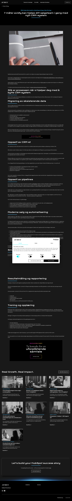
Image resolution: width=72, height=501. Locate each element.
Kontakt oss (68, 2)
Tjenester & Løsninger (28, 2)
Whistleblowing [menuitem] (60, 497)
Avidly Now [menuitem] (27, 484)
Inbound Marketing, (29, 414)
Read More (5, 397)
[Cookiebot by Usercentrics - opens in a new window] (54, 240)
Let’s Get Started (36, 471)
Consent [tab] (20, 243)
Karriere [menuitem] (39, 484)
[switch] (30, 256)
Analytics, (35, 414)
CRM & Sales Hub (25, 10)
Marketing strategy (39, 10)
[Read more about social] (2, 490)
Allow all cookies (51, 260)
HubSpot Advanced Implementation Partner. (38, 87)
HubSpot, (51, 414)
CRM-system (43, 82)
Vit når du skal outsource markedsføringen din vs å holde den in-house (12, 417)
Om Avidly (36, 2)
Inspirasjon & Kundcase (44, 2)
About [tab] (52, 243)
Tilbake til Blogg (6, 6)
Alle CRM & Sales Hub (64, 371)
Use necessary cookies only (36, 260)
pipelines (35, 183)
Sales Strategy (47, 10)
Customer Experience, (7, 441)
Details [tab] (36, 243)
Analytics (31, 10)
